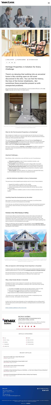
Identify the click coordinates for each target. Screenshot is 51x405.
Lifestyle (6, 346)
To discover (30, 344)
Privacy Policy (18, 401)
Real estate (10, 59)
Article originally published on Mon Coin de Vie (16, 307)
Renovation (30, 342)
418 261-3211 (7, 394)
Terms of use (24, 401)
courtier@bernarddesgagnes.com (12, 395)
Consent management (31, 401)
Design (6, 342)
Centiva (28, 403)
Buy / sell (6, 340)
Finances (6, 344)
